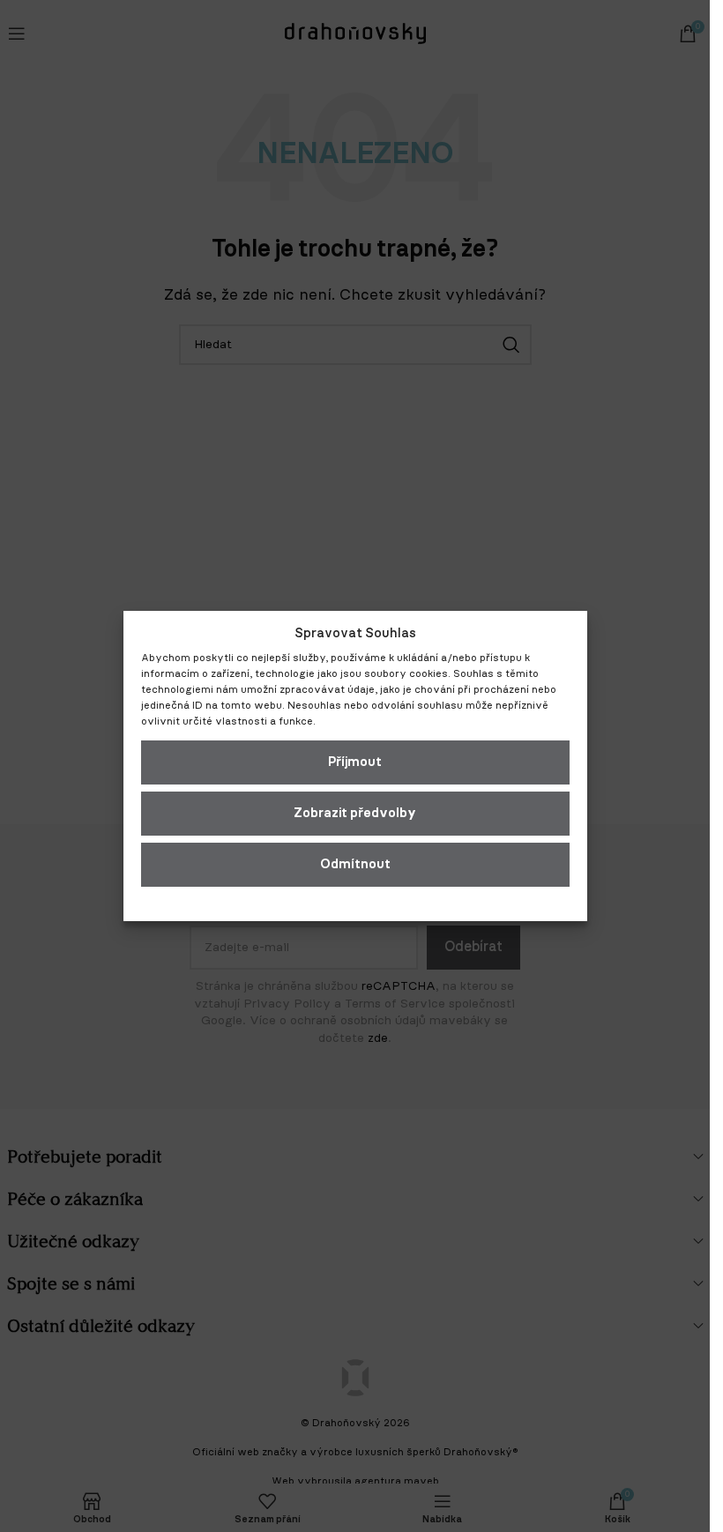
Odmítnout (355, 864)
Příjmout (355, 762)
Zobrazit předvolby (355, 813)
